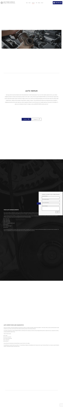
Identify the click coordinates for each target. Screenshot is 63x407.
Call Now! (25, 119)
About (29, 2)
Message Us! (36, 119)
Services (33, 2)
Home (27, 2)
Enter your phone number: (44, 199)
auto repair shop (55, 96)
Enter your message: (44, 205)
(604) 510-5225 (58, 2)
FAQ (36, 2)
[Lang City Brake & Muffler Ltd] (2, 2)
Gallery (39, 2)
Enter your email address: (44, 202)
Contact (42, 2)
